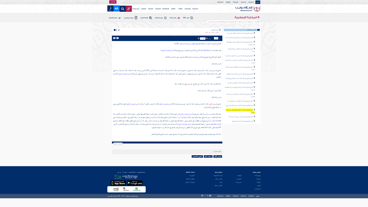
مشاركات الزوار (190, 182)
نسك (220, 182)
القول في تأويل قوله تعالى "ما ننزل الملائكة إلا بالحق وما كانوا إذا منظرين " (240, 68)
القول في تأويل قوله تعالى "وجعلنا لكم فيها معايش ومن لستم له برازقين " (240, 111)
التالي (116, 144)
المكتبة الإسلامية (246, 17)
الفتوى (173, 8)
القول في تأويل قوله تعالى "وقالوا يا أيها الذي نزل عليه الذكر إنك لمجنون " (240, 61)
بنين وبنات (135, 8)
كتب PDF (186, 18)
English (228, 2)
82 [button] (204, 38)
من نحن (119, 172)
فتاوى (259, 185)
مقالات (180, 8)
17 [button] (216, 38)
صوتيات (258, 179)
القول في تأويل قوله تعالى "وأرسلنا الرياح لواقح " (242, 121)
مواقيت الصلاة (190, 179)
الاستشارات (165, 8)
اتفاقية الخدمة (132, 172)
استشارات (257, 189)
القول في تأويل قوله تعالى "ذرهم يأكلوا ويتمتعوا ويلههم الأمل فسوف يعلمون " (240, 43)
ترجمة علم (208, 156)
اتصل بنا (125, 172)
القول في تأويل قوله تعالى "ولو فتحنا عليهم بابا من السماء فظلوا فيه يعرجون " (240, 88)
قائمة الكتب (144, 18)
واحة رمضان (218, 179)
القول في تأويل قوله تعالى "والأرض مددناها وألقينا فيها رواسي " (239, 105)
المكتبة (150, 8)
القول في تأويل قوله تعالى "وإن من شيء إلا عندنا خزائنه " (240, 116)
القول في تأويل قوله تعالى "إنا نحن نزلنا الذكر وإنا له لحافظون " (239, 74)
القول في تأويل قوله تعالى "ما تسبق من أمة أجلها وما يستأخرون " (239, 56)
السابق (120, 144)
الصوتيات (158, 8)
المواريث (143, 8)
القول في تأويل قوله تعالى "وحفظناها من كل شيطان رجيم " (240, 101)
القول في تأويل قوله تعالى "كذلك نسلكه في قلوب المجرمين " (240, 83)
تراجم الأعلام (113, 18)
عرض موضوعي (129, 18)
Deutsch (243, 2)
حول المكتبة (159, 18)
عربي (257, 2)
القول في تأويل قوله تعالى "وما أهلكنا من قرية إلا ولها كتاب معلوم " (241, 50)
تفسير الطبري (250, 22)
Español (251, 2)
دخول (112, 2)
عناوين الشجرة (197, 156)
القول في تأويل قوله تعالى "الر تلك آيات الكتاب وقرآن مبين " (240, 33)
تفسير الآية (217, 156)
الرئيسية (195, 8)
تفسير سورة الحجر (242, 22)
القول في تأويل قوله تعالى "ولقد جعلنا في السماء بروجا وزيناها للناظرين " (240, 95)
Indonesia (220, 2)
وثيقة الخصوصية (141, 172)
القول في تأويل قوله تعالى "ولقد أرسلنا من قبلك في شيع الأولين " (239, 78)
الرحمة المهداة (218, 175)
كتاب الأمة (173, 18)
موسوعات (187, 8)
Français (235, 2)
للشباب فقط (218, 185)
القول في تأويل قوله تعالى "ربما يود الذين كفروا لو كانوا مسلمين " (239, 37)
